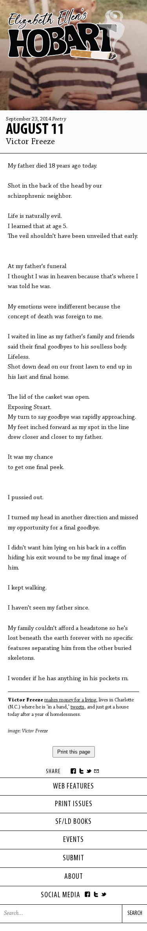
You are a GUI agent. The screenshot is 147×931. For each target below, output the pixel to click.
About (73, 877)
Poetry (59, 119)
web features (73, 786)
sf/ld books (73, 822)
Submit (73, 858)
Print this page (73, 752)
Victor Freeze (30, 142)
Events (73, 840)
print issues (74, 804)
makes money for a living (70, 700)
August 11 (35, 130)
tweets (77, 707)
